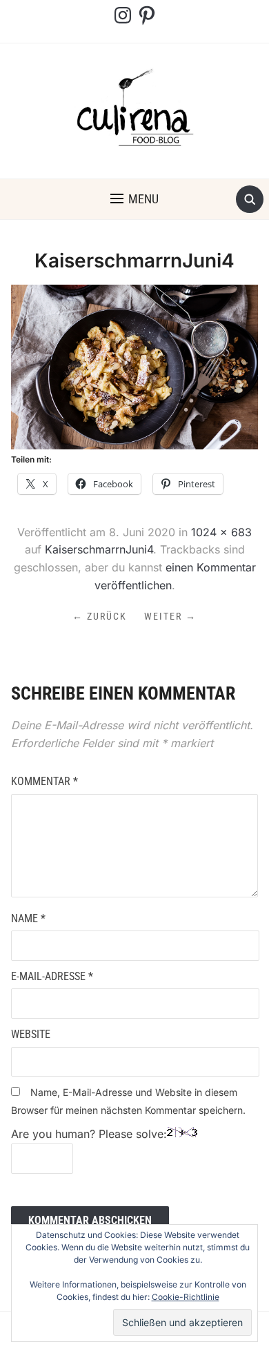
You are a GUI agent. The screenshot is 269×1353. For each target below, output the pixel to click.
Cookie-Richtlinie (185, 1297)
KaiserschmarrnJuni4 (99, 549)
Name (28, 918)
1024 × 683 (221, 532)
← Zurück (99, 616)
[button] (134, 199)
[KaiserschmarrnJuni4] (135, 366)
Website (30, 1034)
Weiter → (170, 616)
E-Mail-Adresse (52, 976)
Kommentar (44, 781)
